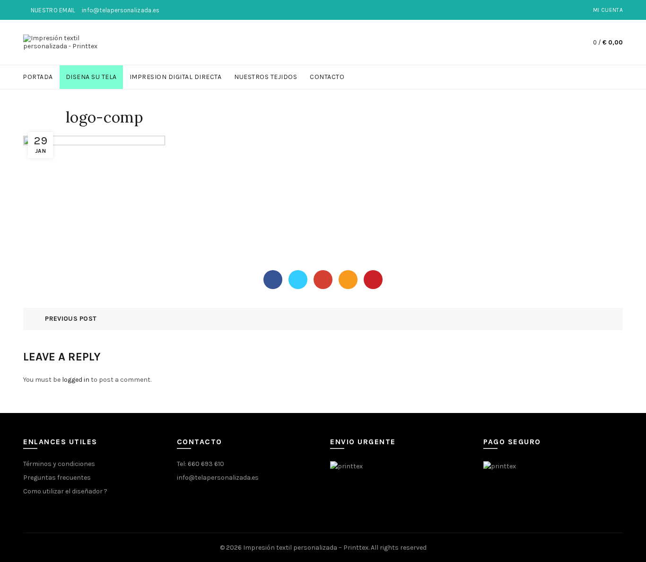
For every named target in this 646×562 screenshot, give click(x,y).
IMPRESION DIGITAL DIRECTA (176, 77)
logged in (75, 380)
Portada (38, 77)
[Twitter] (297, 279)
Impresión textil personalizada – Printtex (305, 548)
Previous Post (70, 319)
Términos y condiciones (59, 464)
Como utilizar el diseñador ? (65, 491)
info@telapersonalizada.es (218, 478)
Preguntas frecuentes (57, 478)
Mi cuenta (608, 10)
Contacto (327, 77)
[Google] (323, 279)
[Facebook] (272, 279)
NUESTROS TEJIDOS (265, 77)
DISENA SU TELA (91, 77)
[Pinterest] (373, 279)
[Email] (348, 279)
